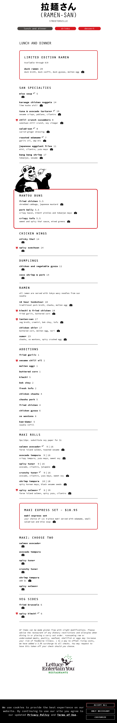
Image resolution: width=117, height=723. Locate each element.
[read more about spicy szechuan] (23, 251)
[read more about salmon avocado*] (62, 450)
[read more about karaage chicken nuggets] (41, 105)
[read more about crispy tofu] (68, 221)
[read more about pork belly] (75, 213)
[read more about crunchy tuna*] (67, 476)
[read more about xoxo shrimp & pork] (23, 278)
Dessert (89, 28)
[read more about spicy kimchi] (23, 617)
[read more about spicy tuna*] (53, 467)
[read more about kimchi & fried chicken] (53, 314)
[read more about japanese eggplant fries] (51, 149)
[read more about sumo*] (65, 339)
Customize (100, 717)
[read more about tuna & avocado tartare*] (59, 114)
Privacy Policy (38, 715)
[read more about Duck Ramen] (82, 72)
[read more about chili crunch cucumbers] (61, 123)
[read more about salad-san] (48, 132)
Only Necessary (100, 711)
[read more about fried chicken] (61, 204)
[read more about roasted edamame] (44, 141)
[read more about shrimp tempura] (65, 484)
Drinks (65, 28)
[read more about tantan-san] (61, 322)
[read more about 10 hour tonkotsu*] (70, 305)
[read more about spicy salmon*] (69, 493)
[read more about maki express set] (54, 522)
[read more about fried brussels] (23, 608)
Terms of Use (66, 715)
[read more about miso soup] (23, 97)
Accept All (100, 705)
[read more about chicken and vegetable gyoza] (23, 269)
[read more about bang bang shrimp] (41, 158)
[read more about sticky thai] (23, 242)
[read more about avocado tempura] (64, 458)
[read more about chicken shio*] (58, 331)
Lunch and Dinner (35, 28)
